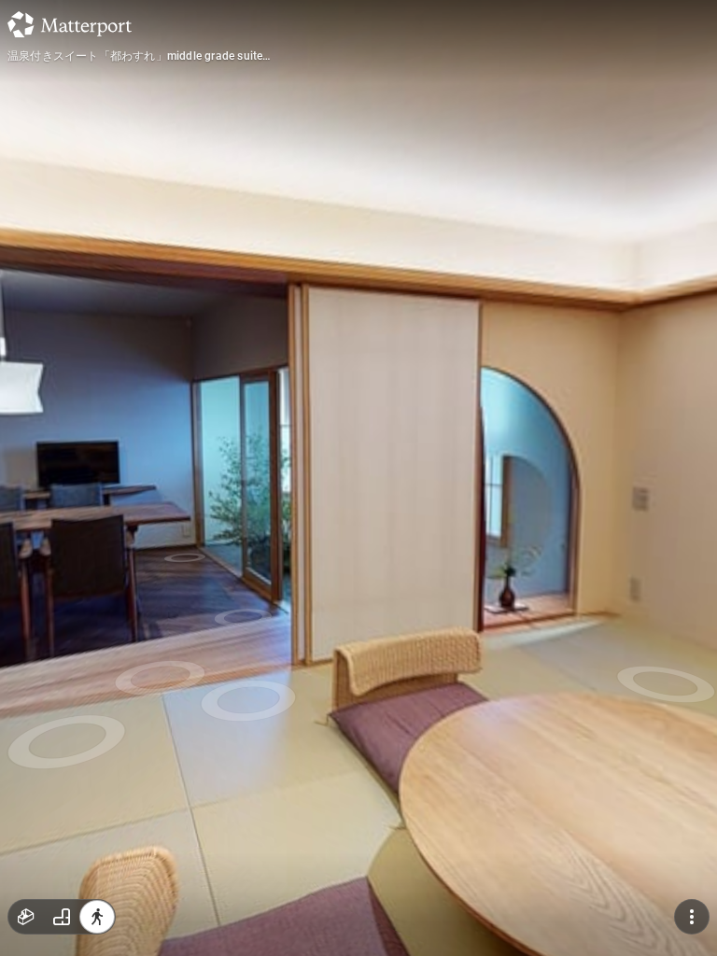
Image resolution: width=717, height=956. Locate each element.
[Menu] (692, 917)
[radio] (26, 917)
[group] (61, 917)
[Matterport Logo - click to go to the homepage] (69, 24)
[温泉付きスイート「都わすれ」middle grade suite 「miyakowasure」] (358, 478)
